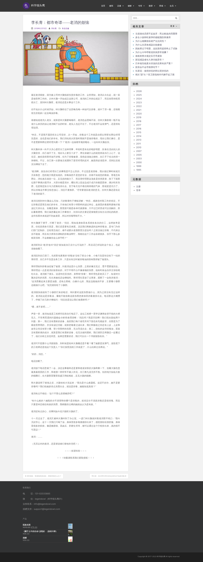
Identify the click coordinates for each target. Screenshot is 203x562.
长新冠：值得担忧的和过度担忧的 (151, 70)
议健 (119, 5)
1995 (138, 169)
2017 (138, 125)
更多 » (173, 26)
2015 (138, 132)
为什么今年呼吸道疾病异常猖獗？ (151, 52)
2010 (138, 147)
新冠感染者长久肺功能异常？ (149, 59)
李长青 (54, 28)
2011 (138, 143)
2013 (138, 139)
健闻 (111, 5)
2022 (139, 106)
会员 (172, 5)
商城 (161, 5)
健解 (130, 5)
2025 (139, 95)
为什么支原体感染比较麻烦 (148, 44)
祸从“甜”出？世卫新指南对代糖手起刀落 (155, 74)
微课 (151, 5)
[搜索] (176, 18)
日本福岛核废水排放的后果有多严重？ (154, 63)
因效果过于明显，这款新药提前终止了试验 (156, 48)
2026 (139, 91)
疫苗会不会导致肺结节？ (147, 67)
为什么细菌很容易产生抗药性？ (150, 41)
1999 (138, 166)
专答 (140, 5)
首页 (103, 5)
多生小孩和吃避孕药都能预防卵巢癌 (153, 37)
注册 (138, 186)
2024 (139, 98)
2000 (139, 162)
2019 (138, 117)
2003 (139, 158)
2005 (139, 154)
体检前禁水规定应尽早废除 (148, 56)
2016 (138, 128)
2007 (139, 151)
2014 (138, 136)
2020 (139, 113)
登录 (138, 190)
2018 (138, 121)
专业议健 (65, 28)
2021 (138, 110)
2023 (139, 102)
